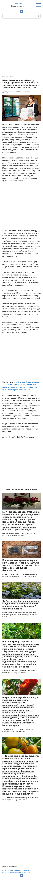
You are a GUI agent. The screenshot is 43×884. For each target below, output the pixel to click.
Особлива (18, 3)
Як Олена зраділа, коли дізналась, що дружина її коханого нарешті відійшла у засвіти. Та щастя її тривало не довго (21, 605)
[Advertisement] (21, 47)
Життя (27, 92)
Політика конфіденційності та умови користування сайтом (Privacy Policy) (16, 871)
